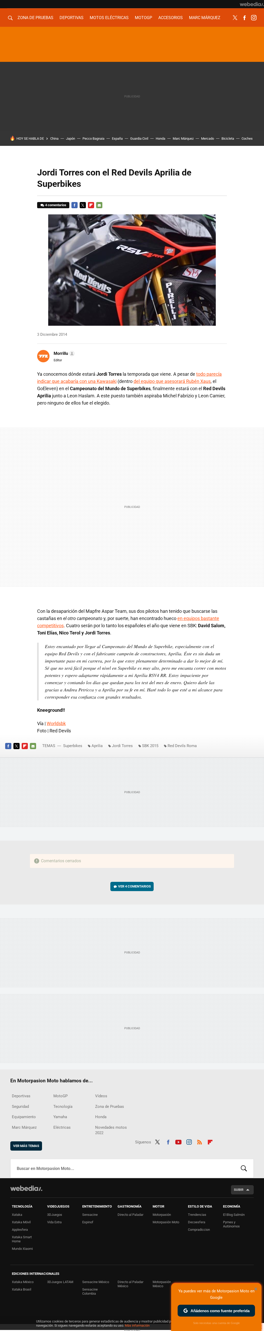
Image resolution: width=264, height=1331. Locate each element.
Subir (238, 1190)
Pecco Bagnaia (93, 138)
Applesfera (20, 1230)
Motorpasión (162, 1215)
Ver (134, 886)
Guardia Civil (139, 138)
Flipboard (91, 205)
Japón (70, 138)
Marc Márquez (204, 17)
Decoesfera (196, 1222)
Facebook (244, 18)
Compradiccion (199, 1230)
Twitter (235, 18)
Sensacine (90, 1215)
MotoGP (143, 17)
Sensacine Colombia (90, 1291)
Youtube (178, 1141)
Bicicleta (227, 138)
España (117, 138)
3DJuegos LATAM (60, 1282)
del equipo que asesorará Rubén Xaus (172, 381)
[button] (63, 353)
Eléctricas (62, 1127)
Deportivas (72, 17)
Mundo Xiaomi (22, 1249)
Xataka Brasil (21, 1289)
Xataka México (23, 1282)
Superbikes (72, 745)
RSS (199, 1141)
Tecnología (62, 1106)
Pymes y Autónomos (231, 1224)
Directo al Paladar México (130, 1284)
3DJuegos (54, 1215)
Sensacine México (95, 1282)
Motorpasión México (162, 1284)
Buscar (244, 1168)
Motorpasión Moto (166, 1222)
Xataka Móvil (21, 1222)
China (54, 138)
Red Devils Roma (182, 745)
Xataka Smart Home (22, 1239)
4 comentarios (55, 205)
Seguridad (20, 1106)
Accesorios (170, 17)
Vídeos (101, 1096)
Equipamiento (24, 1117)
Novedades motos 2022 (111, 1130)
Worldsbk (56, 723)
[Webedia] (252, 4)
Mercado (207, 138)
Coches (247, 138)
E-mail (99, 205)
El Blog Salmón (234, 1215)
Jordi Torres (122, 745)
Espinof (87, 1222)
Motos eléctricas (109, 17)
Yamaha (60, 1117)
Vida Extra (54, 1222)
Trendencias (197, 1215)
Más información (137, 1325)
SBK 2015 (150, 745)
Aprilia (97, 745)
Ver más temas (26, 1146)
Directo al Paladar (130, 1215)
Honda (160, 138)
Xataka (17, 1215)
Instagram (254, 18)
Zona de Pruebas (35, 17)
